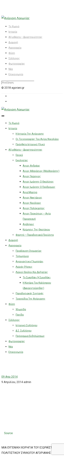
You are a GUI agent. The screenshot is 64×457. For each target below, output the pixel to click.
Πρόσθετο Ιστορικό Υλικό (30, 144)
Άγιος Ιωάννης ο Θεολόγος (38, 181)
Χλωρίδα (21, 309)
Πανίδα (20, 314)
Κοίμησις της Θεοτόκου (36, 229)
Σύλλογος (14, 58)
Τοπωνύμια (22, 256)
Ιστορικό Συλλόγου (26, 325)
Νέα (11, 69)
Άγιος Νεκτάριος (32, 197)
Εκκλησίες (22, 160)
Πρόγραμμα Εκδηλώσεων (30, 336)
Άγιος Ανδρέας (31, 165)
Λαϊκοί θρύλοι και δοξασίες (32, 272)
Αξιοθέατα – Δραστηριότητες (25, 37)
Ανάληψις (28, 224)
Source (8, 433)
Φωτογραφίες (17, 63)
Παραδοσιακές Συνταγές (30, 293)
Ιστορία (13, 31)
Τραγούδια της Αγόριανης (30, 298)
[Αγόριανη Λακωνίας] (15, 18)
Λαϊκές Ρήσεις (24, 266)
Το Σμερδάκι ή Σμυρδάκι (36, 277)
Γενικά (19, 155)
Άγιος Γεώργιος (32, 176)
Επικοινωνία (16, 74)
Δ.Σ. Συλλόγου (23, 330)
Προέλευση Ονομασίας (29, 250)
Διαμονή (13, 42)
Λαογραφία (15, 47)
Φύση (12, 53)
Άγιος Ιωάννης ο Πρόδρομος (39, 187)
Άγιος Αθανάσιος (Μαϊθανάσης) (41, 171)
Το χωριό (14, 26)
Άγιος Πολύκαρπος (34, 208)
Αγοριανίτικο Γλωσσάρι (29, 261)
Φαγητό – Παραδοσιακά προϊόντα (35, 234)
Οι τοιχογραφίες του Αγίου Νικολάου (37, 139)
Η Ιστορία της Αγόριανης (30, 133)
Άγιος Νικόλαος (32, 203)
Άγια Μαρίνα (30, 192)
